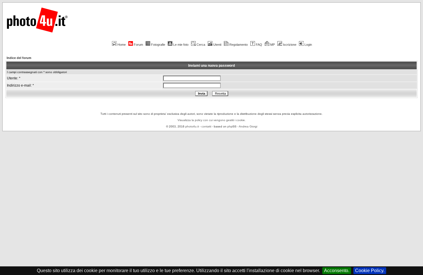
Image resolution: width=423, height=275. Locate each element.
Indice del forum (19, 58)
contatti (206, 126)
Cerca (201, 44)
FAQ (259, 44)
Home (121, 44)
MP (272, 44)
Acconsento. (336, 270)
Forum (138, 44)
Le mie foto (180, 44)
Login (308, 44)
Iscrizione (289, 44)
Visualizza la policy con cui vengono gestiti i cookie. (212, 120)
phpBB (232, 126)
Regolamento (238, 44)
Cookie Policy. (369, 270)
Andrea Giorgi (248, 126)
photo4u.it (192, 126)
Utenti (217, 44)
